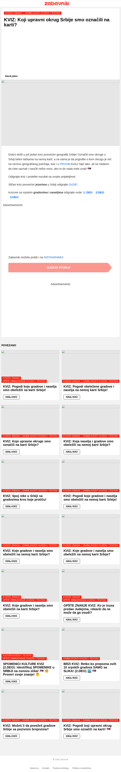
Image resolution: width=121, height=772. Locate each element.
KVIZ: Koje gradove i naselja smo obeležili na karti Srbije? (28, 607)
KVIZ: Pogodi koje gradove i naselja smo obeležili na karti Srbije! (30, 388)
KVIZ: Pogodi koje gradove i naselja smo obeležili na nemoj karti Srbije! (90, 497)
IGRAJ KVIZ (11, 397)
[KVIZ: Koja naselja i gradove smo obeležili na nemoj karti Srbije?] (91, 421)
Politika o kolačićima (81, 768)
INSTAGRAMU (53, 257)
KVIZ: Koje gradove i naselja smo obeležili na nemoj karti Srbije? (28, 552)
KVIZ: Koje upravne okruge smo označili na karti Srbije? (27, 443)
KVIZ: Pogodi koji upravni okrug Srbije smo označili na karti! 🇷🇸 (87, 727)
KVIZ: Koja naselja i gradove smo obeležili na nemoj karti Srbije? (88, 443)
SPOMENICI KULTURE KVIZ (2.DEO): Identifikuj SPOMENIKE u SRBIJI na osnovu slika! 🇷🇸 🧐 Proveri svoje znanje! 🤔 (28, 669)
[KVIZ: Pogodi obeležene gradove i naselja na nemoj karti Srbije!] (91, 366)
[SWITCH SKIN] (111, 3)
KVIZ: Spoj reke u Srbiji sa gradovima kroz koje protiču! (24, 497)
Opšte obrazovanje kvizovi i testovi (24, 381)
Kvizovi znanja (11, 378)
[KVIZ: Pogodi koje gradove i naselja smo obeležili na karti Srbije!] (30, 366)
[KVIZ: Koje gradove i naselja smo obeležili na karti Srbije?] (30, 585)
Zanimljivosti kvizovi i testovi (100, 381)
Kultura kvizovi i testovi (17, 655)
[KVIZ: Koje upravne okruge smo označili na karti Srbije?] (30, 421)
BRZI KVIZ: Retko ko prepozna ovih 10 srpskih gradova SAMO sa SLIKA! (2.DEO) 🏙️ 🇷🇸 (89, 667)
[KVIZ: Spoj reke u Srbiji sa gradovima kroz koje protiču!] (30, 476)
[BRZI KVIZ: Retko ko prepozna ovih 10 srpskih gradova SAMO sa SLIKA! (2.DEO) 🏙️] (91, 644)
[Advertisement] (60, 52)
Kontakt (45, 768)
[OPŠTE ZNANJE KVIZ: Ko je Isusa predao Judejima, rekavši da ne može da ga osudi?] (91, 585)
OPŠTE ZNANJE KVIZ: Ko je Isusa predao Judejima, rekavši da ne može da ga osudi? (88, 609)
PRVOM (65, 164)
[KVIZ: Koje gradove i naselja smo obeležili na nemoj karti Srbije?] (30, 530)
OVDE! (73, 184)
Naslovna (34, 768)
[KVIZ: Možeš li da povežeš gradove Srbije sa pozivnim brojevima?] (30, 705)
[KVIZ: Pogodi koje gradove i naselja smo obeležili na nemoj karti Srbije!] (91, 476)
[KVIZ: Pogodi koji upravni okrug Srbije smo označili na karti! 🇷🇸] (91, 705)
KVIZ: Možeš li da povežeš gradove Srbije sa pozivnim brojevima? (29, 727)
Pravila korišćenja (61, 768)
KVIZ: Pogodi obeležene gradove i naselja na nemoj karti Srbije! (88, 388)
